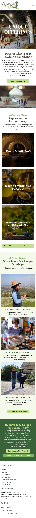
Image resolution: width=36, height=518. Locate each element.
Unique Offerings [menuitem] (8, 482)
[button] (33, 5)
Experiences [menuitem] (6, 477)
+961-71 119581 (17, 492)
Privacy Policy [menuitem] (7, 511)
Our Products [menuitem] (6, 474)
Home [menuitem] (4, 469)
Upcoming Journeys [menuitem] (9, 479)
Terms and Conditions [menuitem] (9, 513)
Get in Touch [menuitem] (6, 485)
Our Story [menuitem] (5, 472)
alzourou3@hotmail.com (21, 494)
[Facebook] (2, 503)
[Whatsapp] (8, 503)
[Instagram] (5, 503)
